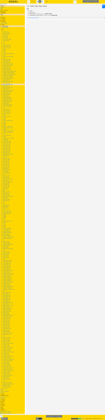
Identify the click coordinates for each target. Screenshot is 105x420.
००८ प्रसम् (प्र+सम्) (5, 41)
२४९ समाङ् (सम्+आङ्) (6, 367)
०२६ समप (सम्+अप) (5, 67)
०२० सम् (3, 58)
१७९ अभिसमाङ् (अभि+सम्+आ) (7, 289)
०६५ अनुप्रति (3, 124)
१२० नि (2, 204)
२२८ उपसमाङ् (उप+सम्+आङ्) (7, 359)
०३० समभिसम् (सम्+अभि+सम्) (7, 73)
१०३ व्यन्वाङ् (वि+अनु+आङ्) (7, 179)
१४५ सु (2, 240)
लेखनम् (2, 403)
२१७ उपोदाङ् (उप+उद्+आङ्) (7, 343)
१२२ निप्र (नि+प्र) (4, 206)
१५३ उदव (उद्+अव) (5, 252)
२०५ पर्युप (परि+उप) (5, 326)
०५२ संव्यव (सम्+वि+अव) (6, 105)
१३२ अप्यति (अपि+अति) (6, 221)
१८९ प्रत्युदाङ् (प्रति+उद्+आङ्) (7, 302)
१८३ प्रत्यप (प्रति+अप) (5, 295)
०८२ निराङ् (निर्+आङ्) (6, 150)
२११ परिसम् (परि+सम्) (5, 335)
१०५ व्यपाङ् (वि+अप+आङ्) (6, 182)
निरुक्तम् (3, 394)
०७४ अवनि (3, 137)
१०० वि (2, 174)
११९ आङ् (3, 202)
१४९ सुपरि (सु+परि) (5, 246)
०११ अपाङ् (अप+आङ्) (5, 45)
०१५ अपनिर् (3, 51)
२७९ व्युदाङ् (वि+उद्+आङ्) (6, 375)
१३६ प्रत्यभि (3, 227)
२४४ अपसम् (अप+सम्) (6, 365)
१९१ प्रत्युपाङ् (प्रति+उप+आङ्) (7, 305)
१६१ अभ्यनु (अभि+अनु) (6, 263)
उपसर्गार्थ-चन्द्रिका (5, 26)
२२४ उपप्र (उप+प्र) (5, 353)
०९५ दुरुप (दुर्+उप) (5, 167)
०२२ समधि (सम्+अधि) (6, 61)
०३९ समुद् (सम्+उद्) (5, 86)
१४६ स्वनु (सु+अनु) (5, 241)
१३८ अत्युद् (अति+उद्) (5, 230)
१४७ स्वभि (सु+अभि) (5, 243)
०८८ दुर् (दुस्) (4, 157)
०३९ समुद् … (95, 1)
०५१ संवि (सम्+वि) (5, 103)
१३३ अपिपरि (3, 222)
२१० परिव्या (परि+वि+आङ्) (6, 333)
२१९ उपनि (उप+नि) (5, 346)
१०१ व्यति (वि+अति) (5, 176)
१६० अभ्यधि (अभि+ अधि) (6, 262)
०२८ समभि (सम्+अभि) (6, 70)
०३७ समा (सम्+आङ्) (5, 83)
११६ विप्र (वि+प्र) (4, 198)
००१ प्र (2, 30)
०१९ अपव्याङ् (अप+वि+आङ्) (7, 57)
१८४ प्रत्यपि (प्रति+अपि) (6, 297)
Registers (3, 11)
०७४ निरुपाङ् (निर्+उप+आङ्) (7, 138)
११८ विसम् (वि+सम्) (5, 201)
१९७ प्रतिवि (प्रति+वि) (5, 314)
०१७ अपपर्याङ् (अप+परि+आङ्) (7, 54)
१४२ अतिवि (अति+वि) (5, 236)
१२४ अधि (3, 209)
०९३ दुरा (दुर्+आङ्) (5, 164)
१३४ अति (3, 224)
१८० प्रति (3, 291)
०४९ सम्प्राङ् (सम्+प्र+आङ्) (6, 100)
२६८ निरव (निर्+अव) (5, 372)
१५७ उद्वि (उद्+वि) (5, 257)
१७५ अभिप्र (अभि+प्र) (5, 284)
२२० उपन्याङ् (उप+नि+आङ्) (7, 348)
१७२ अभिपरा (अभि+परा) (6, 279)
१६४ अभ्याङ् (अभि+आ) (6, 268)
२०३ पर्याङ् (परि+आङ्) (5, 323)
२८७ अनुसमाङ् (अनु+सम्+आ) (7, 384)
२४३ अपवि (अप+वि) (5, 364)
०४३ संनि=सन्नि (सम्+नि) (6, 92)
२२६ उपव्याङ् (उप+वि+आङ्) (7, 356)
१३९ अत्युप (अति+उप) (5, 231)
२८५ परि (3, 381)
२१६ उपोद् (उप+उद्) (5, 342)
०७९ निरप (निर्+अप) (5, 145)
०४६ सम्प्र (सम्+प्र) (5, 96)
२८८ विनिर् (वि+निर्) (5, 385)
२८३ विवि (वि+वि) (5, 378)
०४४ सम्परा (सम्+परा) (5, 93)
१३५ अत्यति (3, 225)
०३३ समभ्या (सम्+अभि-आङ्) (7, 77)
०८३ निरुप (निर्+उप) (5, 151)
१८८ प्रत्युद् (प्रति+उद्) (5, 301)
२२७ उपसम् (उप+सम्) (6, 358)
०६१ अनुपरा (3, 118)
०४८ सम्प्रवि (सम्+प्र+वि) (6, 99)
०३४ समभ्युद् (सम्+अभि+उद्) (7, 78)
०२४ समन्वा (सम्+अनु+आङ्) (7, 64)
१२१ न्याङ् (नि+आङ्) (5, 205)
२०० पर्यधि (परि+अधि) (5, 319)
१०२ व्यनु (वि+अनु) (5, 177)
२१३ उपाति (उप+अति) (5, 337)
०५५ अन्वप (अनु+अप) (5, 109)
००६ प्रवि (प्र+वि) (4, 38)
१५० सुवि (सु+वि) (4, 247)
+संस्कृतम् (2, 7)
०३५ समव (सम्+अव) (5, 80)
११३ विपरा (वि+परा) (5, 193)
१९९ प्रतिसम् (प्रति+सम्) (6, 317)
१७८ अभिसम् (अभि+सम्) (6, 288)
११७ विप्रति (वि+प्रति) (5, 199)
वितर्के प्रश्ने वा (3, 397)
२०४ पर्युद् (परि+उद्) (5, 324)
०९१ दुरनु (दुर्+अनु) (5, 161)
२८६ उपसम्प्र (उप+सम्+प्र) (6, 383)
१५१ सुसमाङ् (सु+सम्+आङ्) (7, 249)
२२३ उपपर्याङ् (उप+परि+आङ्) (7, 352)
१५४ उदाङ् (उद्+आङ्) (5, 253)
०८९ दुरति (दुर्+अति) (5, 158)
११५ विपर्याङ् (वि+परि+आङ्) (7, 196)
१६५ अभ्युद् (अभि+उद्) (5, 269)
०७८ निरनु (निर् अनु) (5, 144)
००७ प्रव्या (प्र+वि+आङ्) (6, 39)
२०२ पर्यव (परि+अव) (5, 321)
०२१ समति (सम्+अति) (5, 60)
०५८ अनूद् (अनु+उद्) (5, 113)
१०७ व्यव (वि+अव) (5, 185)
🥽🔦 (75, 1)
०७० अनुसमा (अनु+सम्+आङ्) (7, 131)
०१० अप (2, 44)
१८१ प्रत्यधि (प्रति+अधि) (6, 292)
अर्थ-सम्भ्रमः (4, 22)
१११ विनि (3, 190)
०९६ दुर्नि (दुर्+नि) (5, 169)
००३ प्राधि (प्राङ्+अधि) (5, 33)
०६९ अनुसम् (3, 129)
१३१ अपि (3, 220)
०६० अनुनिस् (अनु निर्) (6, 116)
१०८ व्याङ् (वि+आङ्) (5, 186)
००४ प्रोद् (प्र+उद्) (4, 35)
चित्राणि (2, 390)
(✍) (31, 1)
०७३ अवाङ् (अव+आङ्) (6, 135)
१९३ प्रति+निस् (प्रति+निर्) (6, 308)
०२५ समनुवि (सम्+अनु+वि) (6, 65)
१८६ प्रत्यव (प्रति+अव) (5, 298)
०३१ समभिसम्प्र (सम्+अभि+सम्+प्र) (8, 74)
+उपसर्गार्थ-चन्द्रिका (4, 28)
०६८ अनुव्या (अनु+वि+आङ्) (6, 128)
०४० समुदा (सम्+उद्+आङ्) (6, 87)
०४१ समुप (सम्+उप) (5, 89)
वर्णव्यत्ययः (3, 404)
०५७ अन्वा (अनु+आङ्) (5, 112)
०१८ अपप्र (3, 55)
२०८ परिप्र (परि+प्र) (5, 330)
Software (4, 19)
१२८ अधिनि (3, 215)
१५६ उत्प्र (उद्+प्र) (4, 256)
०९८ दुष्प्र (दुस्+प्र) (4, 172)
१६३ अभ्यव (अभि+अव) (6, 266)
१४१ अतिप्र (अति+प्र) (5, 234)
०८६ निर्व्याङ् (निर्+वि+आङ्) (7, 154)
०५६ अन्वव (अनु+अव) (5, 110)
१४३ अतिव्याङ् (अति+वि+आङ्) (7, 237)
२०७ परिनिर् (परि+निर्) (6, 329)
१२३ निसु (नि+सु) (5, 208)
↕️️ (39, 1)
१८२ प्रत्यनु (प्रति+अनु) (5, 294)
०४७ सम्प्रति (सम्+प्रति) (6, 97)
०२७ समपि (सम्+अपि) (6, 68)
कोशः (2, 14)
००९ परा (2, 42)
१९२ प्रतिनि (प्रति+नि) (5, 307)
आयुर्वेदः (3, 24)
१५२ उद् (2, 250)
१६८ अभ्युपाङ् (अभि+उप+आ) (7, 273)
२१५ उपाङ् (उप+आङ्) (5, 340)
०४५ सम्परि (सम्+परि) (5, 94)
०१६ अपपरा (3, 52)
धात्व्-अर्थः (2, 393)
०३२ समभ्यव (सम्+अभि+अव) (7, 76)
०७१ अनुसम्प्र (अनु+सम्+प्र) (6, 132)
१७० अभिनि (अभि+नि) (6, 276)
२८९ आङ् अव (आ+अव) (6, 387)
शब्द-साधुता (3, 399)
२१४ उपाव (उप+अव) (5, 339)
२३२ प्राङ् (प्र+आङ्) (5, 362)
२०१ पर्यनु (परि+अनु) (5, 320)
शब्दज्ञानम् (3, 400)
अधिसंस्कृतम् (3, 13)
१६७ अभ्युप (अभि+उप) (6, 272)
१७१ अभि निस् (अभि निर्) (6, 278)
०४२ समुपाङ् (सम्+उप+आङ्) (7, 90)
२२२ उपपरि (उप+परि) (5, 351)
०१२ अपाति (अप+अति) (6, 46)
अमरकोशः (3, 20)
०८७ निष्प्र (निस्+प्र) (5, 156)
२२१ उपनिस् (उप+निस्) (6, 349)
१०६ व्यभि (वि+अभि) (5, 183)
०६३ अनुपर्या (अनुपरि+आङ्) (6, 121)
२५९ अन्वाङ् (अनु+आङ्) (6, 369)
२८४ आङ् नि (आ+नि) (5, 380)
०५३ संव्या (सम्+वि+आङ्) (6, 106)
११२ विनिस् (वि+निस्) (5, 192)
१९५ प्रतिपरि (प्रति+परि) (6, 311)
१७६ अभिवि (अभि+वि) (5, 285)
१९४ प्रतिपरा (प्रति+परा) (6, 310)
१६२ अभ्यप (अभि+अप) (6, 265)
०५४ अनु (3, 108)
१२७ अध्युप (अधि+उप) (6, 214)
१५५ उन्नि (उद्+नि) (5, 254)
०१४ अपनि (3, 49)
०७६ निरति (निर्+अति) (6, 141)
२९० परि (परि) (4, 388)
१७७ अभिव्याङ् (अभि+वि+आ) (7, 286)
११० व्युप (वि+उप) (5, 189)
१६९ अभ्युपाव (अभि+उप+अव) (7, 275)
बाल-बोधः (3, 401)
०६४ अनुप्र (3, 122)
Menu (2, 6)
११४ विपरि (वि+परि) (5, 195)
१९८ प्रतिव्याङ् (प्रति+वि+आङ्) (7, 316)
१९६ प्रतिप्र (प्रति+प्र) (5, 313)
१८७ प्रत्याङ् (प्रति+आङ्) (6, 300)
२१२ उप (2, 336)
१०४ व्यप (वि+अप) (5, 180)
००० (3, 29)
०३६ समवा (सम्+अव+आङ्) (7, 81)
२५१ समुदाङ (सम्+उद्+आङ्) (7, 368)
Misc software (4, 10)
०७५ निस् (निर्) (4, 140)
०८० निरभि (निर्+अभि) (6, 147)
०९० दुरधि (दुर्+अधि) (5, 160)
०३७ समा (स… (86, 1)
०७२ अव (3, 134)
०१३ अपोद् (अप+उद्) (5, 48)
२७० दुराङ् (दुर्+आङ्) (5, 374)
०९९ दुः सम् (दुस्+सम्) (5, 173)
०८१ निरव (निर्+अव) (5, 148)
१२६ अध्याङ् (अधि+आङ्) (6, 212)
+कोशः (2, 16)
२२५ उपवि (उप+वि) (5, 355)
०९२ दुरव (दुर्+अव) (5, 163)
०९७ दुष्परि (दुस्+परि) (5, 170)
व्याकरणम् (3, 406)
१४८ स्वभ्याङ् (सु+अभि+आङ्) (7, 244)
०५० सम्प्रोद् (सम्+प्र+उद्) (6, 102)
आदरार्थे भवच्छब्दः (4, 23)
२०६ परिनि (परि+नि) (5, 327)
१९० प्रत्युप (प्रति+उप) (5, 304)
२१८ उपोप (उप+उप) (5, 345)
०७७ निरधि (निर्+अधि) (6, 142)
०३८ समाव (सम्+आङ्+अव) (7, 84)
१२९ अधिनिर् (3, 217)
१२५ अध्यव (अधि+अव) (6, 211)
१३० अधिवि (3, 218)
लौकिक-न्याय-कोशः (5, 395)
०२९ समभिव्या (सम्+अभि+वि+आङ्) (8, 71)
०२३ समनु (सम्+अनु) (5, 62)
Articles (3, 17)
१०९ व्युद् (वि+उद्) (5, 188)
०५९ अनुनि (3, 115)
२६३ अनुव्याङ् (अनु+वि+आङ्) (7, 371)
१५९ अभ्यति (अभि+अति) (6, 260)
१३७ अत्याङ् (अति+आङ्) (6, 228)
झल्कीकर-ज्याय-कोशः (5, 391)
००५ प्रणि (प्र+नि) (4, 36)
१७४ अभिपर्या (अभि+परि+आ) (7, 282)
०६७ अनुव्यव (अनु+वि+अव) (7, 126)
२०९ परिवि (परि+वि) (5, 332)
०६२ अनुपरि (3, 119)
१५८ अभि (3, 259)
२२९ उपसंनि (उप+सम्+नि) (6, 361)
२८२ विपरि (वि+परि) (5, 377)
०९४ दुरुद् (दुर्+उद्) (5, 166)
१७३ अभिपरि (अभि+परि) (6, 281)
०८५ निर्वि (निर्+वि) (5, 153)
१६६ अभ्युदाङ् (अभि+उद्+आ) (7, 270)
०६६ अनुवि (3, 125)
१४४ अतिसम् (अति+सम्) (6, 238)
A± (34, 2)
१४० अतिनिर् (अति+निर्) (6, 233)
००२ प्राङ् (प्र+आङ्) (5, 32)
